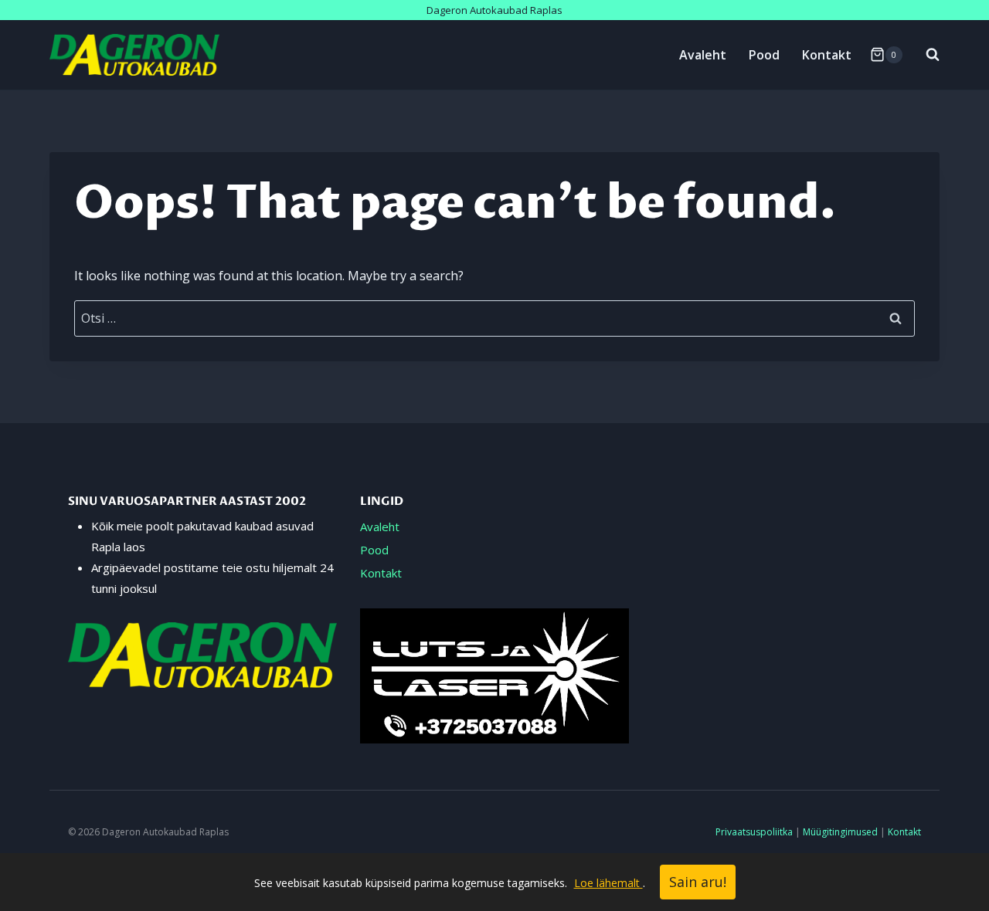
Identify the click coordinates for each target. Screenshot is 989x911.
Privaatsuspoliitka (754, 831)
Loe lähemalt (608, 882)
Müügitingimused (840, 831)
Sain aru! (697, 881)
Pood (764, 54)
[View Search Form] (925, 55)
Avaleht (702, 54)
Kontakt (826, 54)
